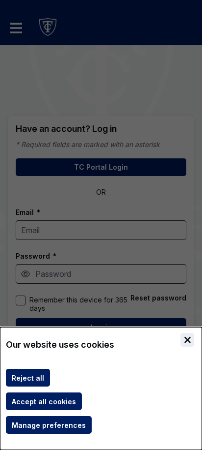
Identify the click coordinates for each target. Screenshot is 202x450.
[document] (101, 388)
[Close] (187, 340)
